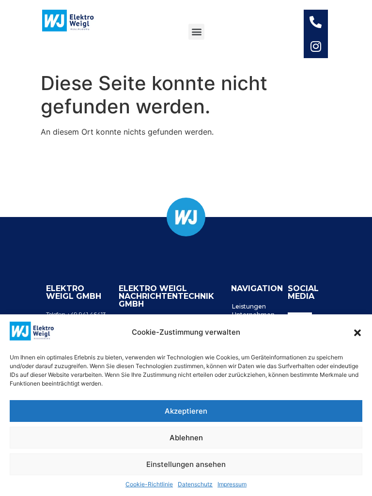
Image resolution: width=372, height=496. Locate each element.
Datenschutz (195, 484)
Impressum (232, 484)
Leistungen (249, 306)
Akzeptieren (186, 411)
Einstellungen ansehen (186, 464)
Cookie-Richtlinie (149, 484)
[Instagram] (316, 46)
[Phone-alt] (316, 22)
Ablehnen (186, 437)
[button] (357, 333)
